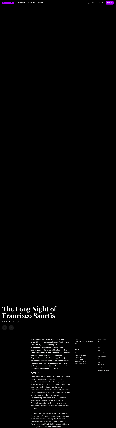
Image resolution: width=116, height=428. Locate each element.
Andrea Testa (22, 322)
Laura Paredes (79, 359)
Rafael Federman (80, 364)
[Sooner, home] (8, 2)
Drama (77, 349)
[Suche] (89, 3)
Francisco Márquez (11, 322)
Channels (31, 3)
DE (93, 3)
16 (98, 359)
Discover (21, 3)
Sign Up (109, 3)
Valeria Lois (78, 357)
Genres (40, 3)
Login (101, 3)
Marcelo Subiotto (80, 362)
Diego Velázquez (80, 355)
